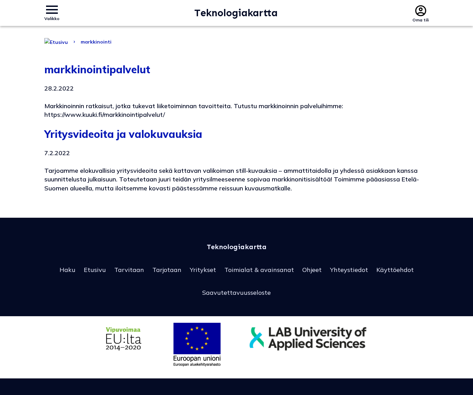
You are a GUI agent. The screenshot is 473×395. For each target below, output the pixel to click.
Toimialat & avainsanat (259, 270)
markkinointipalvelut (97, 69)
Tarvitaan (129, 270)
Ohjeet (312, 270)
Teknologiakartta (236, 13)
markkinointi (96, 42)
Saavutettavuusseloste (236, 293)
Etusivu (95, 270)
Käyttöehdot (395, 270)
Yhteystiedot (349, 270)
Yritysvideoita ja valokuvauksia (123, 134)
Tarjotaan (166, 270)
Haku (67, 270)
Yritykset (203, 270)
